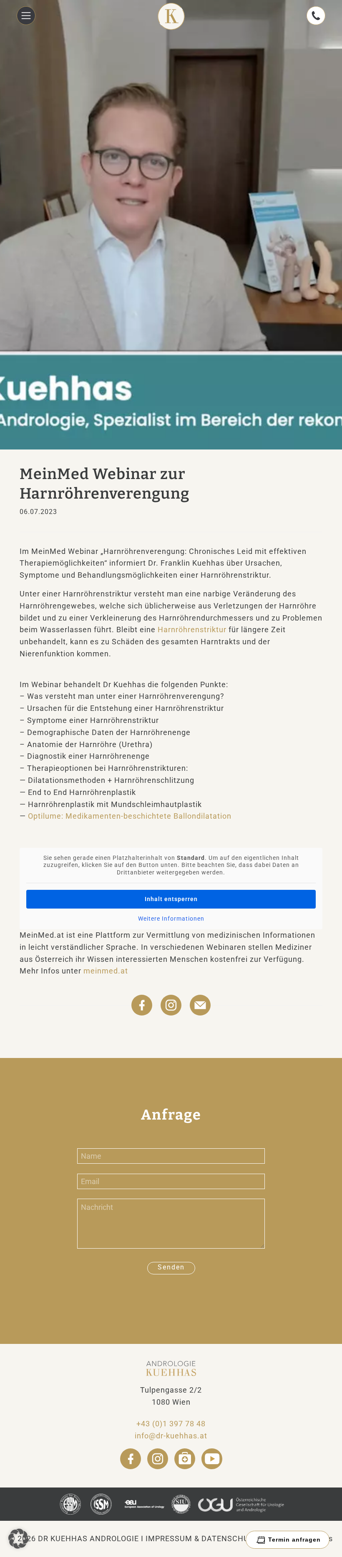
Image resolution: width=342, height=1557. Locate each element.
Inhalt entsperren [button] (171, 899)
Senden (171, 1267)
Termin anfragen (294, 1539)
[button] (18, 1538)
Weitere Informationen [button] (171, 918)
